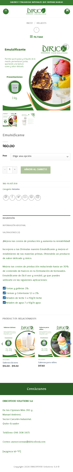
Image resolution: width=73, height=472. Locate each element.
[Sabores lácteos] (19, 341)
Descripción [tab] (9, 219)
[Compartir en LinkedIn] (38, 198)
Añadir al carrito (35, 170)
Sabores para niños (47, 363)
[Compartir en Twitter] (19, 198)
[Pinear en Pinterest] (31, 198)
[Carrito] (67, 11)
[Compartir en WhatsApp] (6, 198)
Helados (41, 23)
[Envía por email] (25, 198)
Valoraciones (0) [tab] (11, 233)
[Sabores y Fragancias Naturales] (36, 11)
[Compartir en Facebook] (12, 198)
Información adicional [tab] (14, 226)
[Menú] (6, 11)
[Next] (64, 76)
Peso (5, 156)
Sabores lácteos (10, 363)
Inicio (30, 23)
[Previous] (8, 76)
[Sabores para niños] (54, 341)
